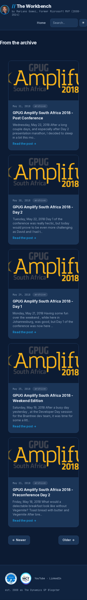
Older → (69, 540)
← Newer (19, 540)
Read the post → (24, 143)
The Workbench (31, 6)
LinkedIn (55, 578)
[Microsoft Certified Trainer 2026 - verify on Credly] (26, 578)
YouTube (40, 578)
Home (41, 23)
